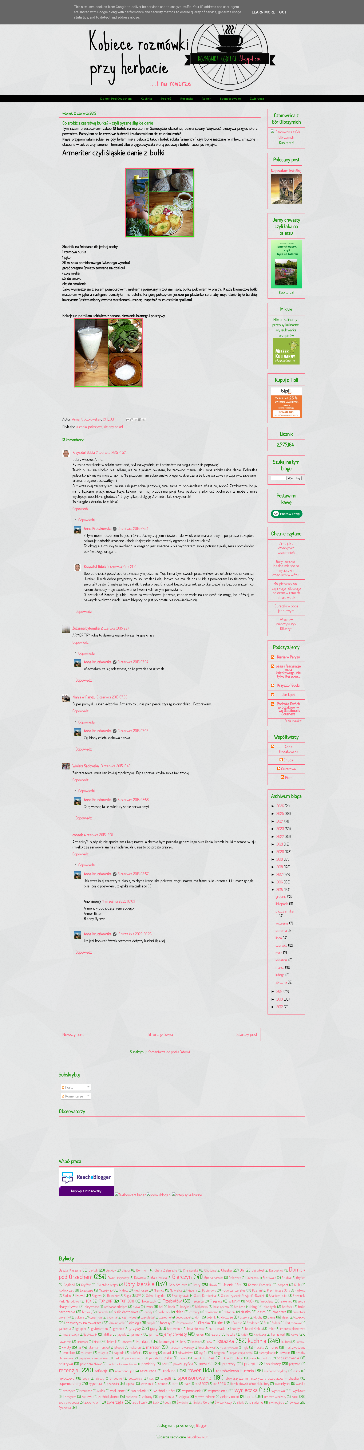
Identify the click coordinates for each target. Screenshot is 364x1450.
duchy (258, 1317)
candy (149, 1312)
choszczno (211, 1312)
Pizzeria (192, 1290)
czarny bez (129, 1317)
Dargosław (276, 1270)
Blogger (201, 1425)
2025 (280, 813)
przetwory (273, 1363)
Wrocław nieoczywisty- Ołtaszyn (286, 624)
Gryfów (86, 1284)
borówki (287, 1306)
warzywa (69, 1390)
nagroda (119, 1352)
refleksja (101, 1370)
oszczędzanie (267, 1352)
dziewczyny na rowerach (84, 1322)
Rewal (80, 1295)
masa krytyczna (229, 1347)
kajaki (245, 1334)
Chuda (288, 760)
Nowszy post (73, 1034)
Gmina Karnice (213, 1277)
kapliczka (260, 1334)
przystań (294, 1364)
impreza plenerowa (292, 1328)
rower (206, 98)
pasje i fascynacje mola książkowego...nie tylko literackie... (288, 671)
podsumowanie (288, 1358)
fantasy (165, 1322)
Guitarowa (288, 769)
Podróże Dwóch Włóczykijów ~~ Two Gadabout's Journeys (288, 708)
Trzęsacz (216, 1301)
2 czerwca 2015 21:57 (111, 452)
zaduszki (131, 1396)
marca (280, 967)
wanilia (300, 1383)
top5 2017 (201, 1383)
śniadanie (256, 1402)
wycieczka (246, 1390)
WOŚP (250, 1301)
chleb (179, 1311)
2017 (280, 874)
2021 (280, 844)
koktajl (111, 1341)
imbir (271, 1328)
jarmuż (153, 1334)
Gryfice (300, 1277)
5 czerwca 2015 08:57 (133, 873)
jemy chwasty (175, 1334)
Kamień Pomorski (260, 1284)
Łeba (168, 1402)
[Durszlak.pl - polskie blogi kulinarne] (187, 1195)
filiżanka (204, 1322)
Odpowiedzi (86, 519)
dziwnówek (116, 1323)
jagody (122, 1334)
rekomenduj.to (124, 1371)
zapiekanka (166, 1396)
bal (161, 1306)
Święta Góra (201, 1402)
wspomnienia (191, 1390)
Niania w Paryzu (83, 697)
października (285, 911)
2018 (280, 866)
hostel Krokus (254, 1328)
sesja (86, 1378)
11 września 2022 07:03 (118, 901)
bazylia (184, 1306)
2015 (280, 889)
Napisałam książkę (286, 170)
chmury (194, 1312)
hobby (236, 1328)
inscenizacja (71, 1334)
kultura (286, 1341)
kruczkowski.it (197, 1437)
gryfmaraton (99, 1328)
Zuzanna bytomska (86, 628)
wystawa (299, 1390)
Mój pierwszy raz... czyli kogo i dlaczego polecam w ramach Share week (286, 590)
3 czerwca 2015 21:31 (121, 566)
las (80, 1347)
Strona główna (160, 1034)
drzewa (244, 1317)
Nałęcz (123, 1290)
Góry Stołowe (178, 1284)
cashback (164, 1312)
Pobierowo (209, 1290)
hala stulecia (195, 1328)
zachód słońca (108, 1396)
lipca (279, 937)
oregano (219, 1352)
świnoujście (276, 1402)
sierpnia (282, 930)
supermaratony (70, 1383)
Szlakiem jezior (278, 1295)
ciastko (246, 1311)
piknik (225, 1358)
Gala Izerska (159, 1277)
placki (239, 1358)
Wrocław (266, 1301)
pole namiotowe (91, 1364)
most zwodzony (295, 1347)
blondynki (270, 1306)
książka (225, 1340)
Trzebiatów (172, 1301)
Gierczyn (182, 1276)
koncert (126, 1341)
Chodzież (210, 1270)
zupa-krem (92, 1402)
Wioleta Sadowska (86, 766)
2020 (280, 851)
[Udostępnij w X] (136, 420)
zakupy (147, 1396)
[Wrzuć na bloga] (132, 420)
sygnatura (95, 1383)
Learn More (263, 12)
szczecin (113, 1383)
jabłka (107, 1334)
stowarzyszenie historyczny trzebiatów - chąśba (262, 1378)
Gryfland (69, 1284)
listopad (119, 1347)
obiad (167, 1352)
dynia (271, 1317)
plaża (252, 1358)
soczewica (135, 1378)
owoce (285, 1352)
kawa (294, 1334)
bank (171, 1306)
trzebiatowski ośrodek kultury (250, 1383)
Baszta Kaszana (70, 1270)
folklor (276, 1323)
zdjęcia (184, 1396)
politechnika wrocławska (122, 1364)
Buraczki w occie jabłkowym (286, 608)
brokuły (87, 1312)
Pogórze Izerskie (233, 1290)
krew (209, 1341)
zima (250, 1396)
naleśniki (136, 1352)
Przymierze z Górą (278, 1290)
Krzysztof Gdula (83, 452)
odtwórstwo (185, 1352)
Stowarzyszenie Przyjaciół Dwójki (242, 1295)
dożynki (211, 1317)
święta (294, 1402)
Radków (300, 1290)
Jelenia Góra (232, 1284)
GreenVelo (252, 1278)
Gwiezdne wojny (107, 1284)
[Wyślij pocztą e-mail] (128, 420)
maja (279, 952)
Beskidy (111, 1270)
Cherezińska (190, 1270)
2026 (280, 806)
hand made (217, 1328)
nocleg (153, 1352)
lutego (280, 974)
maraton (153, 1347)
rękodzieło (66, 1378)
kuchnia (146, 98)
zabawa (87, 1396)
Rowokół (113, 1295)
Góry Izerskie (139, 1284)
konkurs (143, 1341)
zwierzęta (257, 98)
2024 (280, 821)
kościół (196, 1341)
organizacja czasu (241, 1352)
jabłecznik (90, 1334)
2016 (280, 882)
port (164, 1364)
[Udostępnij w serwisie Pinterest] (144, 420)
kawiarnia (65, 1341)
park (117, 1358)
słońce (162, 1383)
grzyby (135, 1328)
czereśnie (165, 1317)
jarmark (136, 1334)
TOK (88, 1301)
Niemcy (159, 1290)
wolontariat (139, 1390)
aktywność (92, 1306)
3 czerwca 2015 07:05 (133, 730)
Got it (285, 12)
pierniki (197, 1358)
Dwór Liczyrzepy (118, 1277)
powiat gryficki (183, 1364)
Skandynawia (181, 1295)
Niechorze (140, 1290)
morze (273, 1347)
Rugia (127, 1295)
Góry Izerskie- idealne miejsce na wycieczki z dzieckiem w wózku (286, 568)
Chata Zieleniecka (165, 1270)
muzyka (103, 1352)
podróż (166, 98)
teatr (187, 1383)
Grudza (286, 1277)
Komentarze (73, 1096)
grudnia (281, 896)
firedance (253, 1323)
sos (151, 1378)
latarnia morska (98, 1347)
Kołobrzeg (66, 1290)
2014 (280, 991)
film (220, 1322)
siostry (100, 1378)
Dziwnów (140, 1277)
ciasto (261, 1311)
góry (154, 1328)
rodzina (169, 1370)
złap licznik (139, 1402)
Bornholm (142, 1270)
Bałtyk (93, 1270)
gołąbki (81, 1328)
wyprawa (278, 1390)
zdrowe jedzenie (205, 1396)
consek (77, 834)
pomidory (148, 1363)
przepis (250, 1363)
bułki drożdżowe (126, 1311)
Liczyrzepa (87, 1290)
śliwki (240, 1402)
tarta (175, 1383)
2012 (280, 1006)
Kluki (297, 1284)
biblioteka (201, 1306)
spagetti (166, 1378)
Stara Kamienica (205, 1295)
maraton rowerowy (181, 1347)
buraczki (103, 1312)
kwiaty (66, 1347)
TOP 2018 (127, 1301)
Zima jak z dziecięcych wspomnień (286, 548)
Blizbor (126, 1270)
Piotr (288, 777)
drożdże (227, 1317)
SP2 (138, 1295)
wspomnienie (218, 1390)
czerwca (282, 945)
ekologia (135, 1322)
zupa (295, 1396)
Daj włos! (258, 1270)
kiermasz (82, 1341)
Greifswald (269, 1277)
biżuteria (239, 1306)
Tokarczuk (149, 1301)
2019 (280, 859)
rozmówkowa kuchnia (235, 1370)
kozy (183, 1341)
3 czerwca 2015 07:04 (133, 528)
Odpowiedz (80, 508)
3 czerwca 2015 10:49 (116, 766)
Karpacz (283, 1284)
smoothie (116, 1378)
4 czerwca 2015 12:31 (98, 834)
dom (198, 1317)
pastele (153, 1358)
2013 (280, 999)
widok (101, 1390)
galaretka (65, 1328)
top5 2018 (219, 1383)
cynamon (95, 1317)
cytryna (112, 1317)
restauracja (148, 1370)
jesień (200, 1334)
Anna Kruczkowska (97, 528)
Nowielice (176, 1290)
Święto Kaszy (223, 1402)
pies (211, 1358)
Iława (213, 1284)
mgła (245, 1347)
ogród (203, 1352)
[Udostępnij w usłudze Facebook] (140, 420)
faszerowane (185, 1323)
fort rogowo (293, 1323)
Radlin (67, 1295)
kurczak (300, 1342)
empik (151, 1323)
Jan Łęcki (288, 694)
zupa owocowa (69, 1402)
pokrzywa (95, 426)
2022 (280, 836)
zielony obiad (113, 426)
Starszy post (247, 1034)
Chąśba (226, 1270)
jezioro (216, 1334)
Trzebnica (197, 1301)
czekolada (147, 1317)
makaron (135, 1347)
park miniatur (134, 1358)
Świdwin (182, 1402)
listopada (282, 903)
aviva (136, 1306)
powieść (205, 1363)
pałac (169, 1358)
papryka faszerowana (93, 1358)
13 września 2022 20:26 (135, 933)
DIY (242, 1270)
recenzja (186, 98)
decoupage (182, 1317)
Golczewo (235, 1277)
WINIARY (234, 1301)
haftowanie (174, 1328)
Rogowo (97, 1295)
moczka (259, 1347)
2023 (280, 828)
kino (97, 1341)
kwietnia (282, 960)
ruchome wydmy (275, 1371)
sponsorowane (230, 98)
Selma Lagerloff (156, 1295)
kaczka (231, 1334)
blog (253, 1306)
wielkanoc (117, 1390)
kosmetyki (166, 1341)
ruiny (296, 1371)
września (282, 923)
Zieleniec (286, 1301)
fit (265, 1323)
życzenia (65, 1407)
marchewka (207, 1347)
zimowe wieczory (275, 1396)
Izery (197, 1284)
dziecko (299, 1317)
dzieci (285, 1317)
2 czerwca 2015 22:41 (116, 628)
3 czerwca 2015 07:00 (112, 697)
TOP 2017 (106, 1301)
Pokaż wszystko (293, 720)
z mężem (70, 1396)
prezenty (229, 1363)
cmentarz (279, 1311)
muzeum (86, 1352)
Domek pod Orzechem (116, 98)
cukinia (79, 1317)
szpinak (130, 1383)
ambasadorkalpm (115, 1306)
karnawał (278, 1334)
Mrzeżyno (106, 1290)
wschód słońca (164, 1390)
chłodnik (229, 1312)
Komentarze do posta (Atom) (169, 1051)
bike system (221, 1306)
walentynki (282, 1383)
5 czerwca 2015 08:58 (133, 799)
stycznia (282, 982)
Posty (68, 1087)
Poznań (257, 1290)
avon (149, 1306)
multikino (69, 1352)
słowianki (147, 1383)
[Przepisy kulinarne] (286, 363)
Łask (156, 1402)
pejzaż (183, 1358)
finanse (237, 1323)
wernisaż (86, 1390)
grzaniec (118, 1328)
